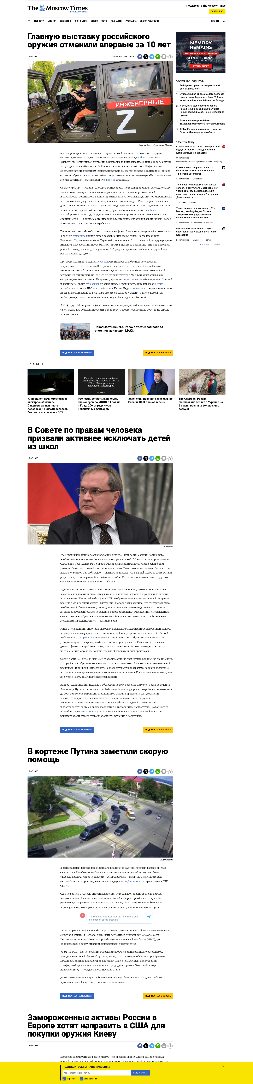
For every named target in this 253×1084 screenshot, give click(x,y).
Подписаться (126, 559)
